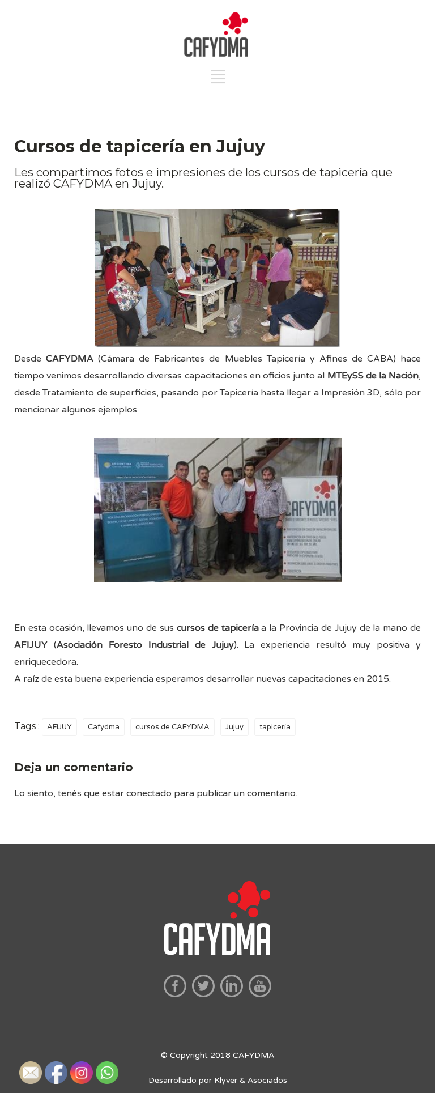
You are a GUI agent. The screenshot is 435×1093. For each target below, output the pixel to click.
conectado (149, 793)
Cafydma (104, 726)
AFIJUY (59, 726)
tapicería (275, 726)
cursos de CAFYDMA (172, 726)
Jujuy (234, 726)
